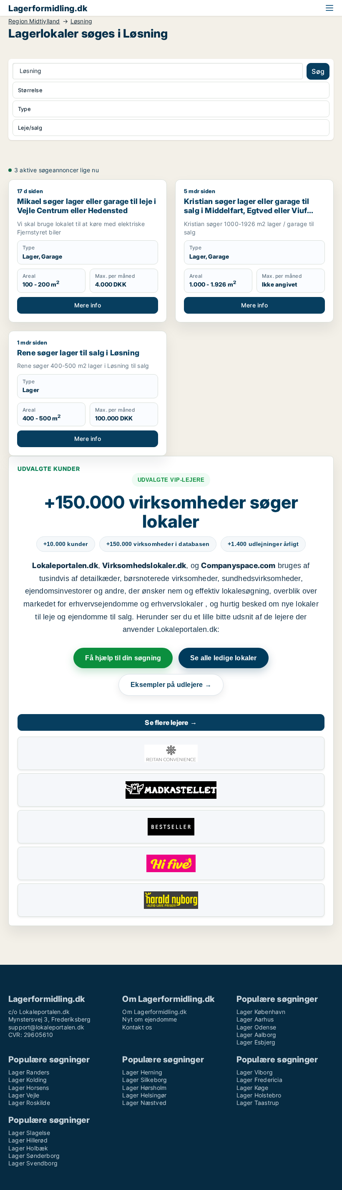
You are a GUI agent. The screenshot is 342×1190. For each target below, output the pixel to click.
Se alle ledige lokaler (223, 658)
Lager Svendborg (33, 1163)
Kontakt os (137, 1027)
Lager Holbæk (28, 1148)
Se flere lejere (171, 722)
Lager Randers (29, 1072)
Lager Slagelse (29, 1132)
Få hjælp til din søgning (123, 658)
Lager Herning (142, 1072)
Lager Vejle (23, 1095)
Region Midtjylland (34, 21)
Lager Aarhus (255, 1019)
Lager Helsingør (144, 1095)
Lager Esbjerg (256, 1042)
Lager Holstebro (259, 1095)
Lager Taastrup (257, 1102)
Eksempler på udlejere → (171, 684)
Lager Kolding (27, 1079)
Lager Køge (252, 1087)
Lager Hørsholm (144, 1087)
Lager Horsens (28, 1087)
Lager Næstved (144, 1102)
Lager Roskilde (29, 1102)
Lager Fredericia (259, 1079)
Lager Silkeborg (144, 1079)
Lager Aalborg (256, 1034)
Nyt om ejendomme (149, 1019)
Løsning (81, 21)
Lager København (261, 1011)
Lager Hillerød (28, 1140)
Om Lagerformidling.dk (154, 1011)
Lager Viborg (254, 1072)
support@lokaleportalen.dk (46, 1027)
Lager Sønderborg (34, 1155)
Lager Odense (256, 1027)
